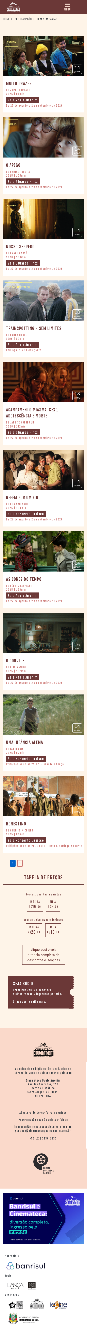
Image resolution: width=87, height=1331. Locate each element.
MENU (67, 9)
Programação (23, 19)
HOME (6, 19)
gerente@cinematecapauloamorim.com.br (43, 1130)
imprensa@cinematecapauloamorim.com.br (43, 1126)
